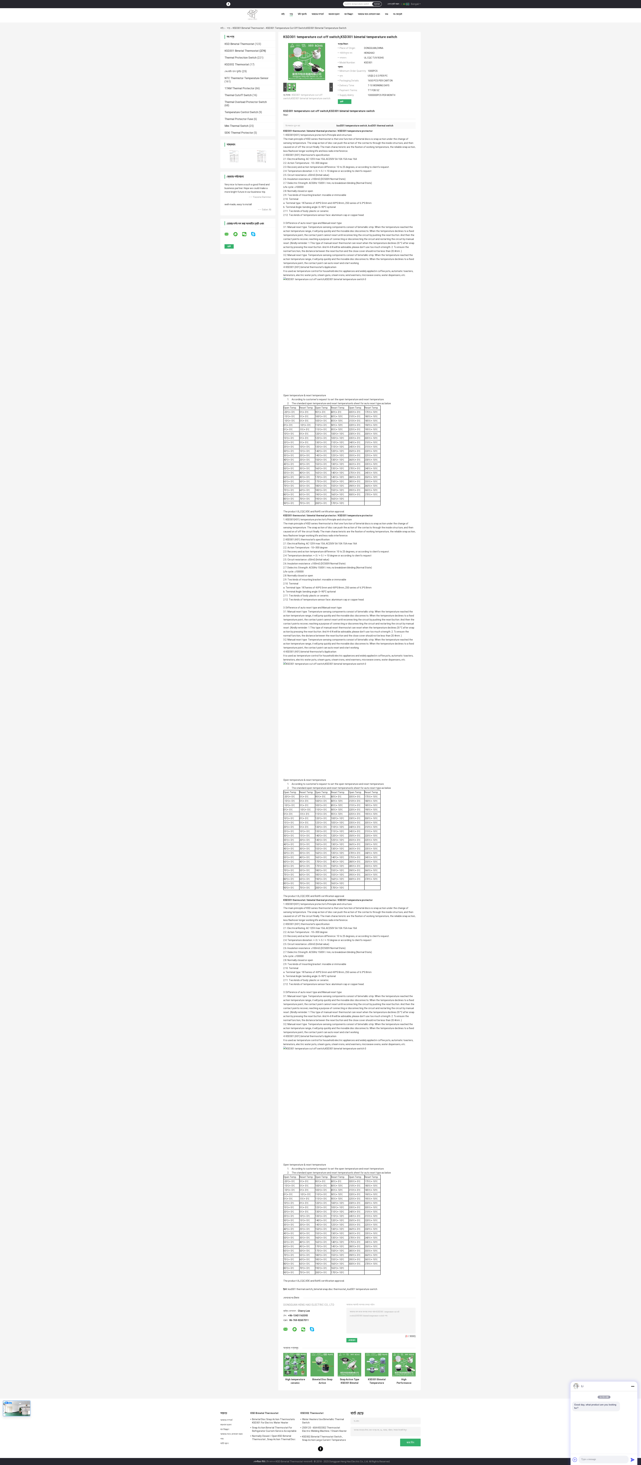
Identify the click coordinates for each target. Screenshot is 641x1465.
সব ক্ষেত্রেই (397, 14)
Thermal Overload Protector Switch (246, 102)
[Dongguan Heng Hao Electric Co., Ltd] (252, 15)
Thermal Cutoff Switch (238, 95)
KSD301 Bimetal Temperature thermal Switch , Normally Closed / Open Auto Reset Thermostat (377, 1381)
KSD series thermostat (318, 139)
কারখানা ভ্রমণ (334, 14)
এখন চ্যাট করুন (393, 4)
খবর (386, 14)
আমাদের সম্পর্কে (318, 14)
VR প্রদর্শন (302, 14)
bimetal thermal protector (321, 131)
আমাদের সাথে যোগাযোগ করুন (369, 14)
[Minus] (633, 1386)
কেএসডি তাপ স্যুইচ (233, 71)
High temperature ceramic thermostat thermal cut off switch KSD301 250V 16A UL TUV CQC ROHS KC (295, 1381)
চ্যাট (341, 101)
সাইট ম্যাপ (224, 1443)
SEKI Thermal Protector (239, 132)
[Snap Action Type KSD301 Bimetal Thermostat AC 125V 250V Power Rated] (349, 1364)
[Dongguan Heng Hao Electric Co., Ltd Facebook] (228, 4)
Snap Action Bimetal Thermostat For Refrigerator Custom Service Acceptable (274, 1429)
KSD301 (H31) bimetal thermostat (303, 267)
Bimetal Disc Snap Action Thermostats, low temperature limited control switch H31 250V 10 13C (322, 1381)
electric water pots (306, 275)
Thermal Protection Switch (241, 57)
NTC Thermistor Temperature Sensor (246, 78)
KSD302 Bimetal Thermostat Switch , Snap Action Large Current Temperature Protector (324, 1438)
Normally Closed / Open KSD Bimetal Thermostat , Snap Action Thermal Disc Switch (273, 1438)
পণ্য (291, 14)
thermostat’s (308, 155)
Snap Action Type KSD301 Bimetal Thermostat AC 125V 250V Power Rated (349, 1381)
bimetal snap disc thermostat (330, 1289)
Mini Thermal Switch (236, 125)
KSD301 (290, 155)
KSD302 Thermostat (237, 64)
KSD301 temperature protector (355, 131)
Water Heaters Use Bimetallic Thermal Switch (323, 1421)
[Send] (632, 1459)
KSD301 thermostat (294, 131)
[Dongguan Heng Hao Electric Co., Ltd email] (229, 234)
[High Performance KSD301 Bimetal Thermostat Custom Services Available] (404, 1364)
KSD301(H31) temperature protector (305, 135)
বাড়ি (283, 14)
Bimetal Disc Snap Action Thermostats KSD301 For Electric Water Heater (273, 1421)
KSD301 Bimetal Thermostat (248, 28)
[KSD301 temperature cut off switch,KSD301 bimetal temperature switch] (306, 62)
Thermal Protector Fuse (239, 119)
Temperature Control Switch (241, 112)
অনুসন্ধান (377, 4)
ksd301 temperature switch (362, 1289)
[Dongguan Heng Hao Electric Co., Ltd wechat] (246, 234)
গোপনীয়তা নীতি (259, 1461)
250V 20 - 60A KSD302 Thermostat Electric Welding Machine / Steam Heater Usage (324, 1429)
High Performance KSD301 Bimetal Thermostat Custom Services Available (403, 1381)
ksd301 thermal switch (300, 1289)
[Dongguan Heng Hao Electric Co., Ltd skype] (255, 234)
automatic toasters (402, 271)
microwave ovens (371, 275)
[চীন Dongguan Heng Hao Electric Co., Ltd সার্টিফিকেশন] (234, 156)
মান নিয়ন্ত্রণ (348, 14)
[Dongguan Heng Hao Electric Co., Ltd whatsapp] (237, 234)
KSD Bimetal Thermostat (239, 44)
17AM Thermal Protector (239, 88)
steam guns (324, 275)
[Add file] (575, 1459)
